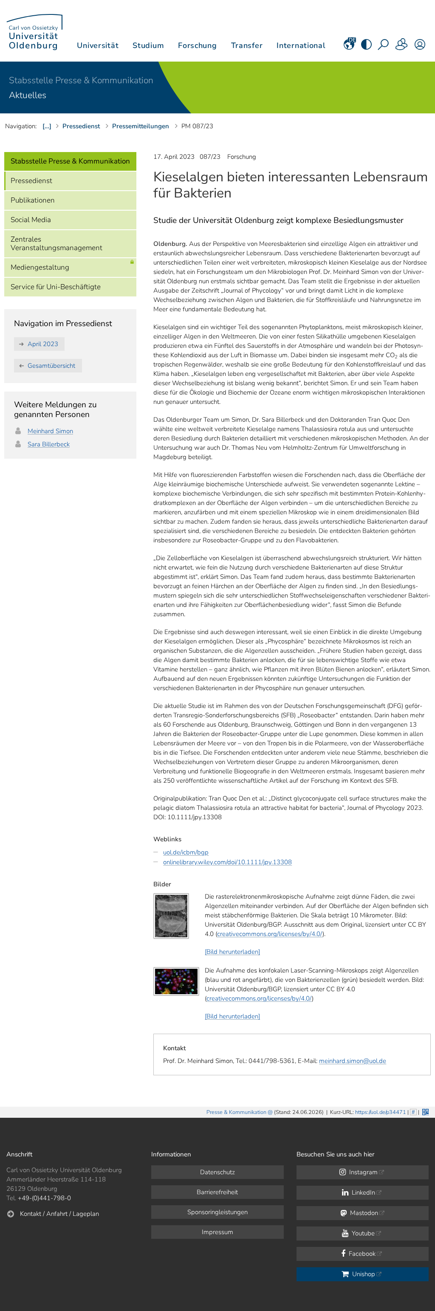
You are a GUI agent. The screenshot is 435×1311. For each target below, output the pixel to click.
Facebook (361, 1253)
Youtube (362, 1233)
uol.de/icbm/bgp (186, 852)
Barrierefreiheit (217, 1192)
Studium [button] (148, 45)
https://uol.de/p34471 (380, 1112)
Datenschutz (217, 1172)
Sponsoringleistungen (217, 1212)
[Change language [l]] (349, 47)
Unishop (362, 1274)
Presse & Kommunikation (236, 1112)
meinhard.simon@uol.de (352, 1061)
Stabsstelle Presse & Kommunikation (81, 80)
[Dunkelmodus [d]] (366, 47)
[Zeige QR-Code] (425, 1111)
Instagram (362, 1172)
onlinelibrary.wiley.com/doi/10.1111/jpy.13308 (227, 862)
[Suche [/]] (384, 47)
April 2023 (43, 344)
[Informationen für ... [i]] (402, 47)
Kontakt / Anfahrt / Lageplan (59, 1214)
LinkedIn (362, 1192)
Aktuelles (27, 95)
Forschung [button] (197, 45)
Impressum (217, 1232)
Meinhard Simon (50, 431)
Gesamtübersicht (51, 365)
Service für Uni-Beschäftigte (56, 287)
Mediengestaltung (40, 267)
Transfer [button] (247, 45)
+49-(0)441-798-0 (44, 1198)
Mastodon (363, 1213)
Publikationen (33, 200)
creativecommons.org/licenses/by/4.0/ (269, 934)
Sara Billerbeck (49, 444)
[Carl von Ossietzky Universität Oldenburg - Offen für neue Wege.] (34, 31)
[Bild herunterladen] (232, 951)
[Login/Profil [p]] (420, 47)
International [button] (301, 45)
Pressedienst (31, 181)
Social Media (31, 220)
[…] (46, 126)
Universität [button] (98, 45)
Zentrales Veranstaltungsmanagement (56, 243)
